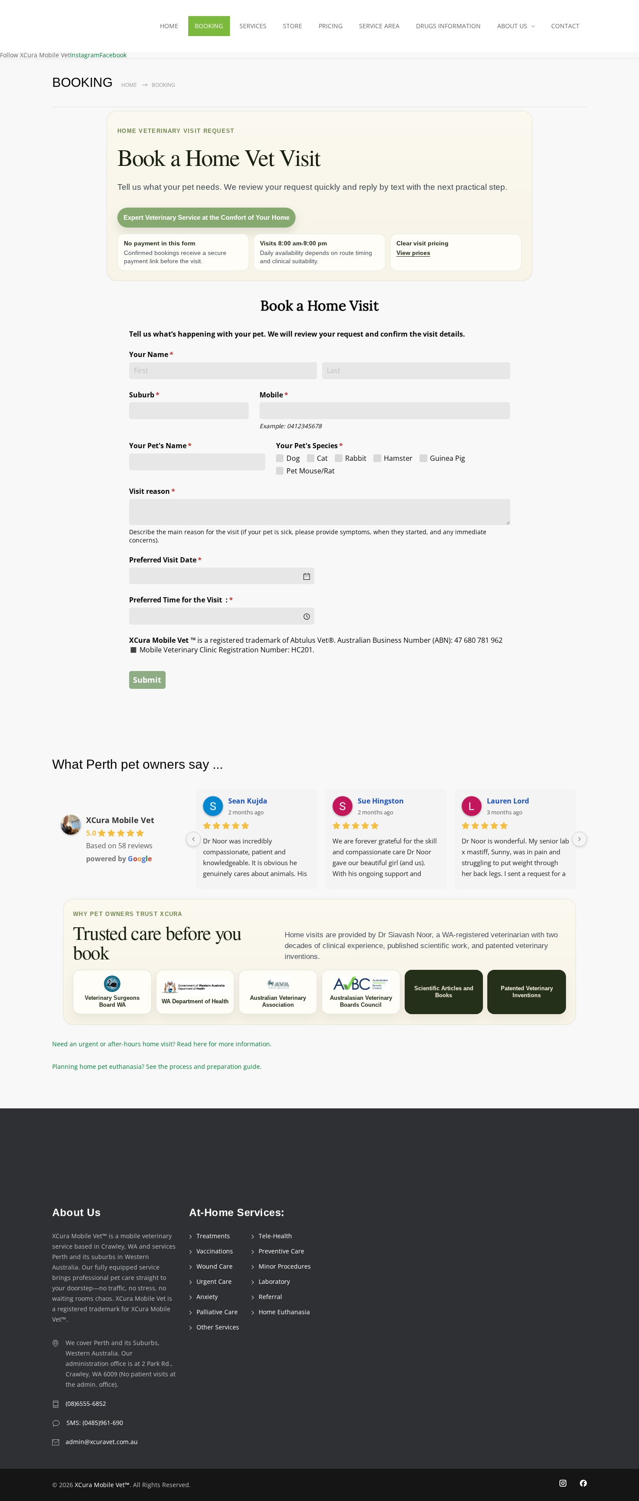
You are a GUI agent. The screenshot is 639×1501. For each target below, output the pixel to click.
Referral (270, 1297)
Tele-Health (275, 1236)
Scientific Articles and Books (443, 991)
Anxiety (207, 1297)
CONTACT (565, 26)
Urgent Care (214, 1281)
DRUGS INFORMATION (448, 26)
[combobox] (221, 616)
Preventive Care (281, 1251)
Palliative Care (217, 1312)
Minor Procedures (285, 1266)
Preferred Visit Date (179, 560)
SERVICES (253, 26)
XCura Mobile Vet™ (102, 1485)
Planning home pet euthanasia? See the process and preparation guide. (157, 1066)
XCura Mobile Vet (120, 820)
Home (129, 85)
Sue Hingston (381, 801)
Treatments (213, 1236)
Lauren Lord (508, 801)
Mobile (288, 395)
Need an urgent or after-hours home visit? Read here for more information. (162, 1044)
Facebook (113, 55)
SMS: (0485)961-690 (95, 1422)
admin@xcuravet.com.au (102, 1442)
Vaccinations (214, 1251)
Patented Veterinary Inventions (527, 991)
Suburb (158, 395)
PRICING (331, 26)
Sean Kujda (247, 801)
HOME (169, 26)
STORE (292, 26)
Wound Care (214, 1266)
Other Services (217, 1327)
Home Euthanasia (284, 1312)
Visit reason (166, 491)
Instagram (85, 55)
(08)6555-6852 (86, 1403)
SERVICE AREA (379, 26)
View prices (413, 252)
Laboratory (274, 1281)
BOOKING (209, 26)
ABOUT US (512, 26)
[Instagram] (563, 1483)
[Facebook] (583, 1483)
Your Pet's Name (174, 445)
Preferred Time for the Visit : (195, 600)
